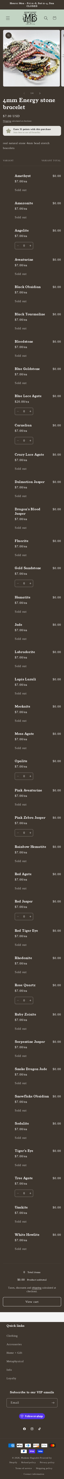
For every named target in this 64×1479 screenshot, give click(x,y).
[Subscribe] (53, 1402)
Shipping (7, 121)
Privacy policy (47, 1462)
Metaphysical (15, 1361)
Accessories (14, 1344)
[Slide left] (24, 93)
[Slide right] (39, 93)
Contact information (34, 1474)
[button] (8, 18)
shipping (36, 1287)
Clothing (12, 1335)
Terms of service (23, 1468)
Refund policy (28, 1462)
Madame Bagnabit (30, 1458)
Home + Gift (14, 1352)
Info (9, 1369)
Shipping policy (44, 1468)
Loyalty (11, 1378)
